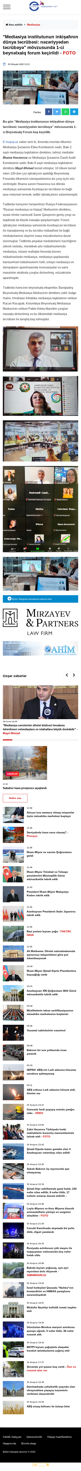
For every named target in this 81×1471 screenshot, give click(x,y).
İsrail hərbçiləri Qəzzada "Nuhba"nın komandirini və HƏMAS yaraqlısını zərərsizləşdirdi (50, 1291)
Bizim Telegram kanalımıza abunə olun (31, 599)
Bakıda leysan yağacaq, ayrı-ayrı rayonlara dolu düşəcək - (47, 1271)
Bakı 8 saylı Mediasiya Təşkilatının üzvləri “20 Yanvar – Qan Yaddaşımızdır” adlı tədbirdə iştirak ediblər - (39, 727)
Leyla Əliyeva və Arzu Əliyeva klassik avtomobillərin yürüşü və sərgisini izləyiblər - (50, 1212)
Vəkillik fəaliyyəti (12, 1437)
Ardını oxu (15, 798)
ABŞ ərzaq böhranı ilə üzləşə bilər (48, 1406)
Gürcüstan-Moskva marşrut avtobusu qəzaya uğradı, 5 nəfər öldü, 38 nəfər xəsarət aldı (51, 1331)
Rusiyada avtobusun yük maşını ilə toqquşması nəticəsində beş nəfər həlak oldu (49, 1252)
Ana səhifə (15, 24)
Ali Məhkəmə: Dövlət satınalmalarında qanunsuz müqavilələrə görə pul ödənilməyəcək (51, 955)
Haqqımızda (9, 1443)
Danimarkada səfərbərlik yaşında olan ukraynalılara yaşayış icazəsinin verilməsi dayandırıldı (51, 1390)
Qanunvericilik (34, 1437)
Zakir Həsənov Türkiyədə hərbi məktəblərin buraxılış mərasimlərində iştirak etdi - (50, 1133)
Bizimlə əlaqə (28, 1443)
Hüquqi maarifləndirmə (59, 1437)
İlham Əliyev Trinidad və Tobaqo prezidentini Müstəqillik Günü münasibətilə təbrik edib (47, 875)
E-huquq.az (10, 141)
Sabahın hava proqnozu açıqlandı (25, 788)
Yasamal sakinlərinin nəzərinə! (46, 1030)
